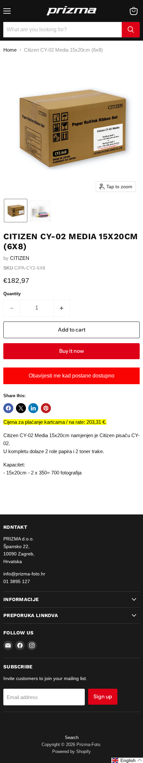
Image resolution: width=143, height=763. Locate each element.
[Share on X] (21, 408)
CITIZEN (19, 258)
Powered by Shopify (71, 751)
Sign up (102, 696)
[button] (15, 210)
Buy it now (71, 351)
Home (10, 50)
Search (71, 737)
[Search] (131, 29)
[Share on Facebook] (8, 408)
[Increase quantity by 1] (62, 308)
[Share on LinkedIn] (33, 408)
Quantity (12, 293)
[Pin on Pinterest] (46, 408)
